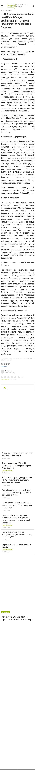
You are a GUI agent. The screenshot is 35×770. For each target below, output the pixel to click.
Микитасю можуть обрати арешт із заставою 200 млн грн (17, 454)
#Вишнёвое (4, 366)
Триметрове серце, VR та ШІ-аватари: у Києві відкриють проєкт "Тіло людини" (17, 465)
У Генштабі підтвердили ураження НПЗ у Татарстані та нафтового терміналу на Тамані (17, 479)
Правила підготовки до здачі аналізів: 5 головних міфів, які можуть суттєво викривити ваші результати (16, 519)
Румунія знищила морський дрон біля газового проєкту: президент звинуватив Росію (16, 492)
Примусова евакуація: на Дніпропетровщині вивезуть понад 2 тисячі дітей (17, 534)
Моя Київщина (5, 364)
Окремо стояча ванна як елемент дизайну (16, 545)
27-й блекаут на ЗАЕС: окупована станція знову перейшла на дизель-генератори (17, 505)
